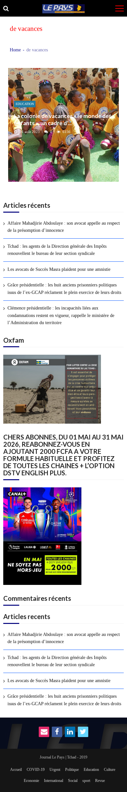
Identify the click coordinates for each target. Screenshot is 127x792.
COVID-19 (36, 769)
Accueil (16, 769)
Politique (72, 769)
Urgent (54, 769)
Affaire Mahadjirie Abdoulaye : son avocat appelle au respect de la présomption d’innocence (63, 227)
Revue (100, 780)
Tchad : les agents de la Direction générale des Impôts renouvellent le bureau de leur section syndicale (56, 250)
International (53, 780)
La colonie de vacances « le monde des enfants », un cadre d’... (62, 119)
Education (25, 104)
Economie (31, 780)
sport (86, 780)
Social (73, 780)
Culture (109, 769)
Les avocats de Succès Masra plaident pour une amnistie (58, 269)
